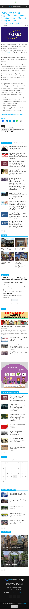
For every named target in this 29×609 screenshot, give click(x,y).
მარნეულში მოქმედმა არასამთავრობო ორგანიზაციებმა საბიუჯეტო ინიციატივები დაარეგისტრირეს (18, 195)
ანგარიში (7, 126)
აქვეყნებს (8, 52)
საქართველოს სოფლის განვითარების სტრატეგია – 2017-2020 (18, 515)
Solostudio (23, 603)
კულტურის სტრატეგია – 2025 (17, 507)
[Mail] (14, 596)
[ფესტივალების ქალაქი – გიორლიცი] (7, 256)
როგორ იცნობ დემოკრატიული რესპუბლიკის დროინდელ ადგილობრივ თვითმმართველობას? (19, 346)
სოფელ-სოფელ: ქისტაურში (10, 564)
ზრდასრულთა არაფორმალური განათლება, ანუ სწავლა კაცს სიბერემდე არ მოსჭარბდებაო (20, 265)
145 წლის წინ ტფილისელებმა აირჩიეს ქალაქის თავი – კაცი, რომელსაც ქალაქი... (17, 433)
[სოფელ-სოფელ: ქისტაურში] (14, 559)
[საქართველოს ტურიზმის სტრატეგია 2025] (4, 501)
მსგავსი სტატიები (6, 142)
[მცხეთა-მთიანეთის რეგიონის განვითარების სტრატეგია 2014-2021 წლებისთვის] (4, 522)
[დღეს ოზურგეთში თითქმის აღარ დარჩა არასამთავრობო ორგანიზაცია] (4, 148)
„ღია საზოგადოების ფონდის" (14, 583)
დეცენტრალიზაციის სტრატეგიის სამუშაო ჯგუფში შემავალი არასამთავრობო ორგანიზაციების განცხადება (18, 156)
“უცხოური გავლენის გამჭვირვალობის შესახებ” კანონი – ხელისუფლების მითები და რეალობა (18, 172)
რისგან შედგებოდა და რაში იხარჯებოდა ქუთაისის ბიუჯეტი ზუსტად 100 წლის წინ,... (17, 440)
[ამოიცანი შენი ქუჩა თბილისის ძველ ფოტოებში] (4, 353)
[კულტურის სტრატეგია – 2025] (4, 508)
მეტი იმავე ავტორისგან (19, 142)
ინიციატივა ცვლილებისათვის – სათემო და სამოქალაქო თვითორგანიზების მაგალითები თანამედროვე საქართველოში (17, 164)
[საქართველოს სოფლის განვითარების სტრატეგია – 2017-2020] (4, 515)
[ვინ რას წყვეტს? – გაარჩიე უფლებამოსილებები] (14, 318)
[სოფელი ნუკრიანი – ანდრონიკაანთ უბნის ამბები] (7, 242)
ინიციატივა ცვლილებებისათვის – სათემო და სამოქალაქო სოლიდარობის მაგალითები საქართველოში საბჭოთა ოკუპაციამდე (18, 417)
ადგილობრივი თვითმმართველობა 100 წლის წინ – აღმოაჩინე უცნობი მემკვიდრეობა (18, 447)
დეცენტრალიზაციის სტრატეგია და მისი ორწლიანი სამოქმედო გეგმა (18, 493)
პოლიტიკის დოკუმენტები (9, 489)
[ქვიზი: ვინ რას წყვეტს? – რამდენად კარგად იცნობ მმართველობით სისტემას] (4, 339)
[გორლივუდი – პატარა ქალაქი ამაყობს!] (21, 242)
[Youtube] (18, 596)
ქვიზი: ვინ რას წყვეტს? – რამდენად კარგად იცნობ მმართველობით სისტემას (18, 339)
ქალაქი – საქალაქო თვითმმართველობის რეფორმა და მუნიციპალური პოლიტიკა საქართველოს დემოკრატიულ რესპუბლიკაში (18, 407)
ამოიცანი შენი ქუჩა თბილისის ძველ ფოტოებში (18, 352)
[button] (27, 6)
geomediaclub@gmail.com (19, 592)
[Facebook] (10, 596)
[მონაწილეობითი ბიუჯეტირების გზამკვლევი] (4, 426)
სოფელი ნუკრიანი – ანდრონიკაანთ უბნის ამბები (6, 250)
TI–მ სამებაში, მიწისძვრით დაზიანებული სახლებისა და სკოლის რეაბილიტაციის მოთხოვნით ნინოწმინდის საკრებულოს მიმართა (16, 225)
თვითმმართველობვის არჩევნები (7, 127)
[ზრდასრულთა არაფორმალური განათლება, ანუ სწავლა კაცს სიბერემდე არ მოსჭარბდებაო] (21, 256)
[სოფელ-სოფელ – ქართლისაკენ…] (14, 543)
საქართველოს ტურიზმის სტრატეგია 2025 (18, 500)
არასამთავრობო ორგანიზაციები (16, 126)
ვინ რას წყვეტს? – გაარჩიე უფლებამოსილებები (13, 326)
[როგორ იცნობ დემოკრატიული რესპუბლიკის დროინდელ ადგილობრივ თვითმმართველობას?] (4, 346)
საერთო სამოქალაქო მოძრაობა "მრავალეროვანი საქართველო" (13, 129)
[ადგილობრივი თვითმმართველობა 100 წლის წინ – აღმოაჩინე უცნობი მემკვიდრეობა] (4, 447)
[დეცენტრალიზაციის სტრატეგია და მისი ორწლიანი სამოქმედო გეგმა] (4, 494)
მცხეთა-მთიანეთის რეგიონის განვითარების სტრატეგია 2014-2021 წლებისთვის (18, 522)
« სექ (2, 481)
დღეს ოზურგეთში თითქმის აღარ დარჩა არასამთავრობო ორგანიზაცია (18, 148)
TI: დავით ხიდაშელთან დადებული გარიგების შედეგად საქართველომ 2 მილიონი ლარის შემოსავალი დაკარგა (18, 215)
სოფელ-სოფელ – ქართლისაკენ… (12, 548)
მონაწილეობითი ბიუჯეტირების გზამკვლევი (17, 425)
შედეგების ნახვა (14, 303)
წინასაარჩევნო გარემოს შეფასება (7, 131)
